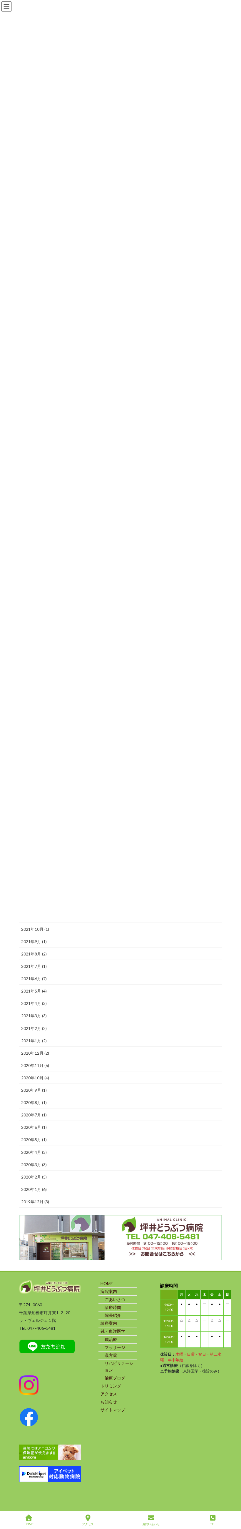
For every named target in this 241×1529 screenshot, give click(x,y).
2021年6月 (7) (34, 978)
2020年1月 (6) (34, 1189)
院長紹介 (113, 1315)
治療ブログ (115, 1377)
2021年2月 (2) (34, 1028)
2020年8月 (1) (34, 1102)
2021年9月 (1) (34, 941)
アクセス (109, 1393)
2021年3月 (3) (34, 1015)
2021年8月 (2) (34, 953)
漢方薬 (111, 1355)
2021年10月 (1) (35, 929)
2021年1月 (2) (34, 1040)
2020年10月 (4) (35, 1077)
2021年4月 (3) (34, 1003)
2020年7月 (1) (34, 1114)
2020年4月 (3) (34, 1152)
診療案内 (109, 1323)
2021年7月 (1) (34, 966)
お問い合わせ (151, 1524)
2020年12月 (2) (35, 1053)
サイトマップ (113, 1409)
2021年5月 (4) (34, 990)
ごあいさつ (115, 1299)
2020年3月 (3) (34, 1164)
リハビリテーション (119, 1366)
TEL (212, 1524)
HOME (107, 1283)
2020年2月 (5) (34, 1176)
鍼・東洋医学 (113, 1331)
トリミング (111, 1385)
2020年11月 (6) (35, 1065)
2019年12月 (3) (35, 1201)
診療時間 (113, 1307)
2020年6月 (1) (34, 1127)
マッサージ (115, 1347)
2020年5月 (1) (34, 1139)
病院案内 (109, 1291)
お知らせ (109, 1401)
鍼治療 (111, 1339)
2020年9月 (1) (34, 1090)
